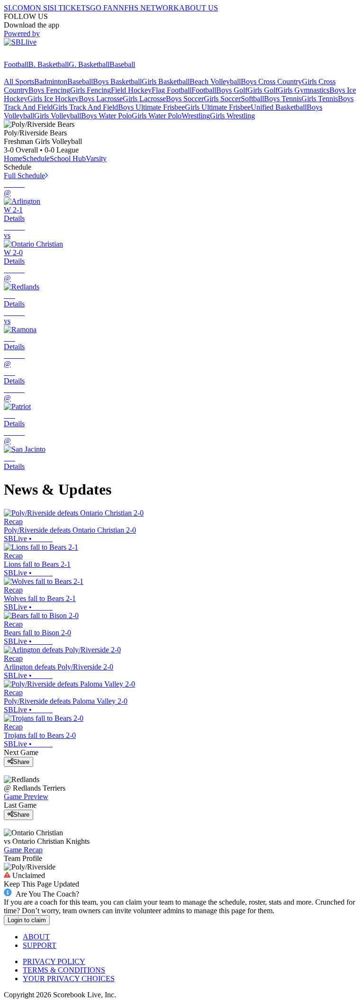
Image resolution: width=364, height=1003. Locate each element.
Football (16, 64)
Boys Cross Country (271, 81)
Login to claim (27, 920)
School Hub (68, 158)
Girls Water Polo (157, 116)
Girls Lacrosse (144, 99)
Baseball (122, 64)
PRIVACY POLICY (54, 961)
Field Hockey (131, 90)
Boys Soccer (185, 99)
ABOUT (36, 937)
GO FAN (104, 8)
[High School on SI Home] (40, 56)
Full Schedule (24, 176)
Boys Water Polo (106, 116)
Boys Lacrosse (101, 99)
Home (13, 158)
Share (21, 761)
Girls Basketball (166, 81)
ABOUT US (198, 8)
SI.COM (17, 8)
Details (14, 218)
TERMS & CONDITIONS (64, 970)
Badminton (50, 81)
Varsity (96, 158)
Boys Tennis (282, 99)
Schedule (36, 158)
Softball (252, 99)
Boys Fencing (49, 90)
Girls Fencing (90, 90)
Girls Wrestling (232, 116)
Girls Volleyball (57, 116)
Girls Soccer (222, 99)
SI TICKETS (70, 8)
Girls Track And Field (85, 107)
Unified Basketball (279, 107)
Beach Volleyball (215, 81)
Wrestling (196, 116)
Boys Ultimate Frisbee (151, 107)
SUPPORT (39, 945)
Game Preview (26, 797)
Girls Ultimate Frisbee (218, 107)
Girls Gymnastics (303, 90)
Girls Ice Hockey (53, 99)
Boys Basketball (117, 81)
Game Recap (23, 850)
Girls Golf (262, 90)
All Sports (19, 81)
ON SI (40, 8)
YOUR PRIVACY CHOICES (69, 978)
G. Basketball (89, 64)
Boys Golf (231, 90)
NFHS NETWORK (148, 8)
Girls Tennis (319, 99)
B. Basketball (48, 64)
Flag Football (171, 90)
